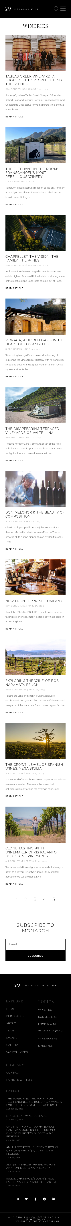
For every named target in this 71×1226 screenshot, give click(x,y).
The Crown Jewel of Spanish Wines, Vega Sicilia (34, 766)
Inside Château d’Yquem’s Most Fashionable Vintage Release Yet (32, 1180)
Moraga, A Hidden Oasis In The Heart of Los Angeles (35, 342)
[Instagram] (17, 1199)
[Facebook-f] (35, 1199)
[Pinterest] (44, 1199)
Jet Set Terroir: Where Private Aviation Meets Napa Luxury (30, 1166)
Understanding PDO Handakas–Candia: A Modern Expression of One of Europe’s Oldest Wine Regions (32, 1131)
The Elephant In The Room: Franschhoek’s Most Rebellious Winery (31, 173)
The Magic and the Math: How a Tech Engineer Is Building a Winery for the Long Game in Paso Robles (34, 1102)
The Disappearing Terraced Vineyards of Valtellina (32, 431)
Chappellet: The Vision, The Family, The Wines (31, 258)
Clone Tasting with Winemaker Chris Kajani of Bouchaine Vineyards (32, 852)
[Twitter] (26, 1199)
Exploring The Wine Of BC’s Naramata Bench (32, 683)
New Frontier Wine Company (34, 601)
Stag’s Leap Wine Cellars (26, 1115)
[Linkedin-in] (53, 1199)
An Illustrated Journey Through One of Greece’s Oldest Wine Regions (33, 1150)
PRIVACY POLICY (36, 1219)
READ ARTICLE (14, 117)
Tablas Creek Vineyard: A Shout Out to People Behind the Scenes (33, 80)
